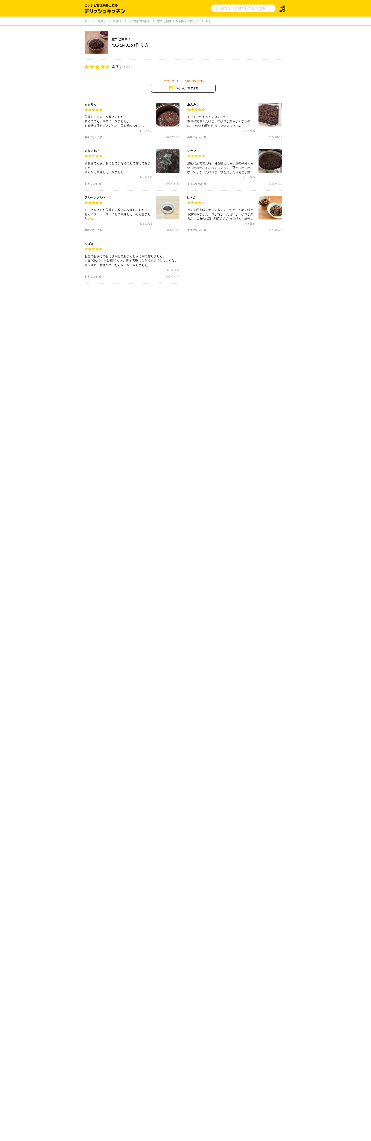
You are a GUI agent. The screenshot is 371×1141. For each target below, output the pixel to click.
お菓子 (101, 21)
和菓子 (117, 21)
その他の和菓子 (139, 21)
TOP (87, 21)
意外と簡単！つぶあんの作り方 (178, 21)
